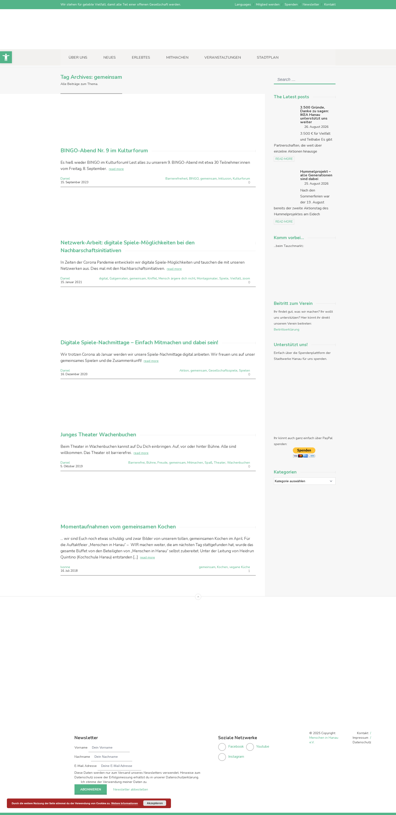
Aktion (184, 370)
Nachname (82, 757)
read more (116, 169)
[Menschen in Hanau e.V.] (94, 43)
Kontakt (330, 4)
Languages (243, 4)
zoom (246, 278)
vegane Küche (239, 567)
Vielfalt (235, 278)
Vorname (81, 747)
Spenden (291, 4)
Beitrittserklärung (286, 329)
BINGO (194, 178)
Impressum (360, 738)
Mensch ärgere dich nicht (177, 278)
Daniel (65, 178)
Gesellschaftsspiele (223, 370)
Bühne (151, 462)
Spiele (223, 278)
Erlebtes (141, 57)
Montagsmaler (207, 278)
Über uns (78, 57)
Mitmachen (177, 57)
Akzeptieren (155, 803)
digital (103, 278)
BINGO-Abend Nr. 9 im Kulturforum (104, 150)
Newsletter (311, 4)
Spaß (208, 462)
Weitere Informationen (124, 803)
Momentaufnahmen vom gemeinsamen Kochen (118, 526)
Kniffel (152, 278)
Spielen (244, 370)
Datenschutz (362, 742)
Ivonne (65, 567)
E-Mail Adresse (85, 766)
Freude (162, 462)
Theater (220, 462)
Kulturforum (241, 178)
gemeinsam (208, 178)
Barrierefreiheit (176, 178)
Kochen (222, 567)
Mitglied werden (268, 4)
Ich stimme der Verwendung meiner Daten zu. (114, 782)
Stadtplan (267, 57)
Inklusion (224, 178)
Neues (109, 57)
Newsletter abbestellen (130, 789)
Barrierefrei (136, 462)
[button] (6, 57)
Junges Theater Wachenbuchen (98, 434)
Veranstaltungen (222, 57)
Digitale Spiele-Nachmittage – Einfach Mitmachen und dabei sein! (139, 342)
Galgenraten (119, 278)
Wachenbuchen (238, 462)
